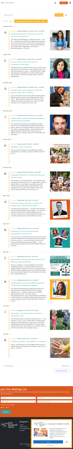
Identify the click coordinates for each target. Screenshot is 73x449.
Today (11, 21)
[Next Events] (6, 21)
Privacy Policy (50, 445)
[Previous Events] (4, 21)
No (8, 407)
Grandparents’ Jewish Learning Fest (21, 147)
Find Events (59, 15)
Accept (48, 442)
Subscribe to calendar (61, 370)
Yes (3, 407)
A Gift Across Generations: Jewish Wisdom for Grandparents (28, 341)
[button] (55, 3)
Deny (67, 442)
